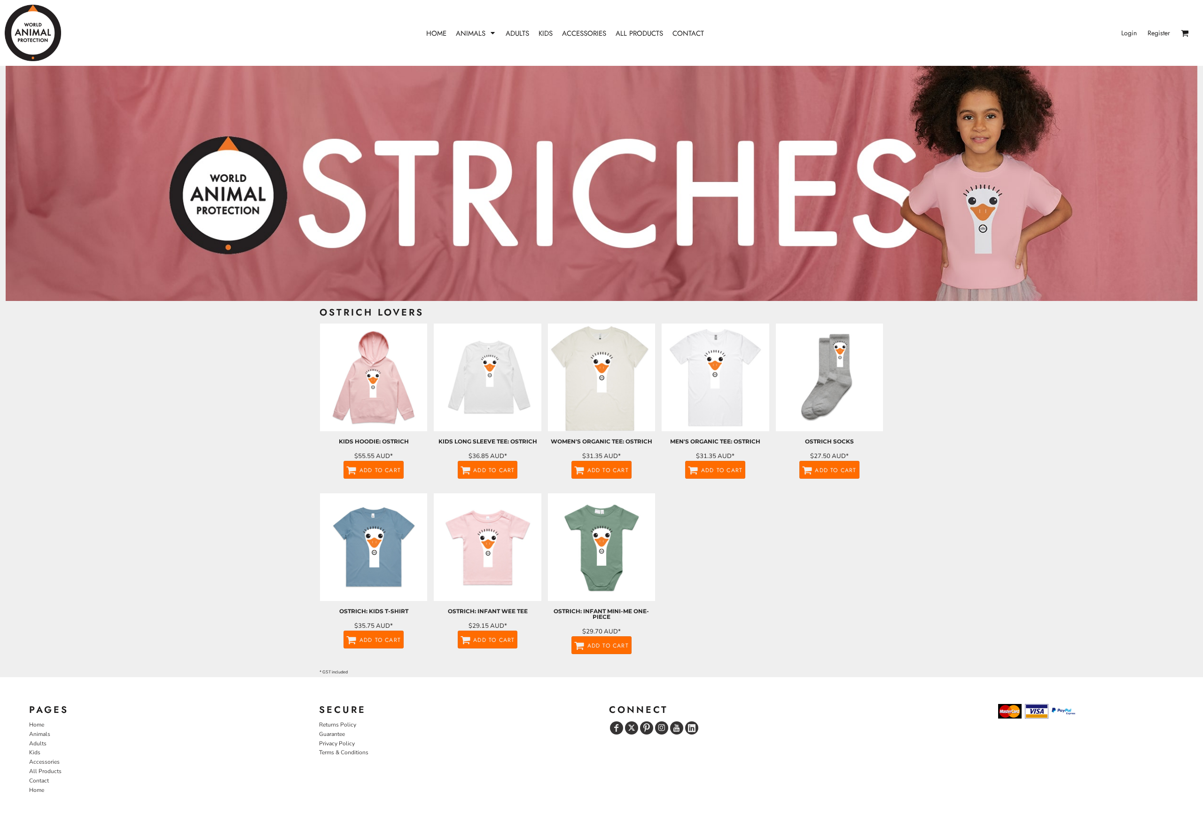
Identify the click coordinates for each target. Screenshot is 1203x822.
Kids (34, 752)
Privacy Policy (337, 743)
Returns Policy (337, 724)
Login (1129, 33)
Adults (38, 743)
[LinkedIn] (691, 728)
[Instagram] (661, 728)
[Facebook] (616, 728)
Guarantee (332, 734)
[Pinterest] (646, 728)
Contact (39, 780)
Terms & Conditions (343, 752)
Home (36, 724)
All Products (45, 771)
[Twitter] (631, 728)
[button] (476, 33)
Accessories (44, 762)
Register (1159, 33)
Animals (39, 734)
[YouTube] (676, 728)
